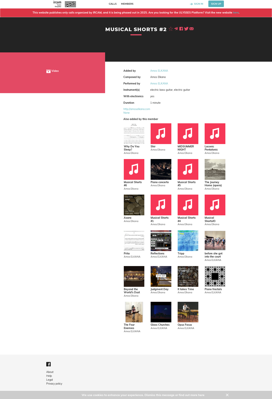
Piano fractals (213, 289)
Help (49, 376)
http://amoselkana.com (136, 109)
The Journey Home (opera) (213, 184)
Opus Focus (185, 324)
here (236, 12)
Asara (127, 217)
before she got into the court (213, 255)
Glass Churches (160, 324)
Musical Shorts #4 (187, 219)
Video (55, 71)
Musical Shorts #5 (187, 184)
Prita (127, 253)
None (126, 112)
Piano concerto (160, 182)
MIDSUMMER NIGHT (186, 148)
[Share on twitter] (186, 28)
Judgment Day (160, 289)
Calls (113, 3)
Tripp (181, 253)
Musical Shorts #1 (160, 219)
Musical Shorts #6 (133, 184)
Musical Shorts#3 (210, 219)
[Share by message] (176, 28)
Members (127, 3)
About (49, 372)
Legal (49, 379)
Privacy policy (54, 383)
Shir (153, 146)
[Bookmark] (171, 28)
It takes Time (186, 289)
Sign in (198, 3)
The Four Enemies (129, 326)
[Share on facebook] (181, 28)
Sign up (216, 3)
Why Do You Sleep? (131, 148)
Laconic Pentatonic (211, 148)
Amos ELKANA (159, 70)
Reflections (157, 253)
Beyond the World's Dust (132, 291)
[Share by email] (191, 28)
